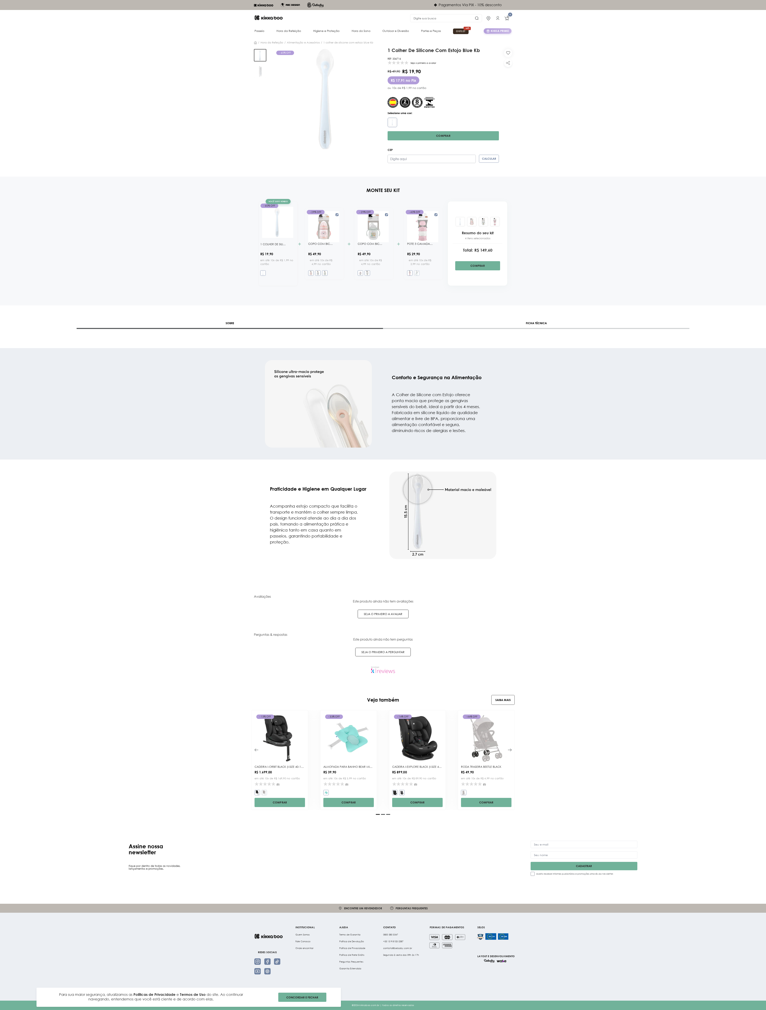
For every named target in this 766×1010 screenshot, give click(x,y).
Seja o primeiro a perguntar (383, 652)
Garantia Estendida (350, 968)
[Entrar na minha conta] (497, 18)
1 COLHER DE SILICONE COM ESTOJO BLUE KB (348, 42)
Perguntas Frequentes (351, 962)
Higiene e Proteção (326, 31)
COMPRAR (280, 802)
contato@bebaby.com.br (397, 948)
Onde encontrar (304, 948)
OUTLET (460, 31)
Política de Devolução (351, 941)
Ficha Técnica (536, 323)
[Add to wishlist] (508, 53)
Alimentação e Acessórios (303, 42)
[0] (506, 18)
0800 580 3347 (390, 934)
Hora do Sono (361, 31)
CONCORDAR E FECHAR (302, 997)
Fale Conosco (303, 941)
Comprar (443, 135)
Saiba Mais (503, 700)
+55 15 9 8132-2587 (393, 941)
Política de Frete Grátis (351, 955)
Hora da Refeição (288, 31)
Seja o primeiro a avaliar (383, 614)
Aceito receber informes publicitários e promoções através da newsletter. (575, 874)
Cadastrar (584, 866)
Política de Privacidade (352, 948)
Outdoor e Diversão (395, 31)
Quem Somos (302, 934)
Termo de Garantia (350, 934)
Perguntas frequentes (412, 908)
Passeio (259, 31)
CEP (390, 150)
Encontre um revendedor (363, 908)
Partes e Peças (431, 31)
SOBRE (230, 323)
